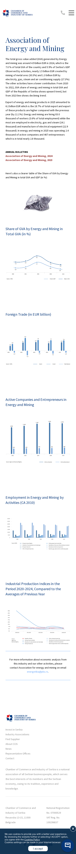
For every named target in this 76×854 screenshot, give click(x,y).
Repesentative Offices (18, 753)
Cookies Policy (32, 839)
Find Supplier (13, 739)
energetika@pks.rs (37, 671)
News (9, 748)
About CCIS (12, 744)
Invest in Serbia (14, 729)
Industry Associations (17, 734)
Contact (10, 758)
